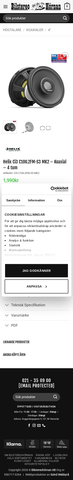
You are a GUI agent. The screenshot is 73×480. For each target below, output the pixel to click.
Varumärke (20, 315)
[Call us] (43, 425)
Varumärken (43, 458)
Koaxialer (34, 30)
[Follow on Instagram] (34, 425)
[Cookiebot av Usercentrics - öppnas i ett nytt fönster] (51, 189)
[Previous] (9, 84)
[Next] (63, 84)
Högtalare (12, 30)
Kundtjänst (22, 461)
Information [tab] (36, 200)
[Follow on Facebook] (29, 425)
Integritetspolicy (37, 464)
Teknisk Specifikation (28, 305)
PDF (14, 325)
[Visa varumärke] (13, 149)
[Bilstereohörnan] (36, 6)
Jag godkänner (36, 270)
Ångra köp (43, 455)
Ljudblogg (60, 455)
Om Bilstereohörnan (18, 455)
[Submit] (65, 18)
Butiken (60, 458)
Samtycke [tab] (13, 200)
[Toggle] (7, 305)
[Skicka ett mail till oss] (39, 425)
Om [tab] (59, 200)
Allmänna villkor (46, 461)
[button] (5, 7)
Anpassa (34, 286)
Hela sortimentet (19, 458)
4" (49, 30)
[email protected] (36, 385)
